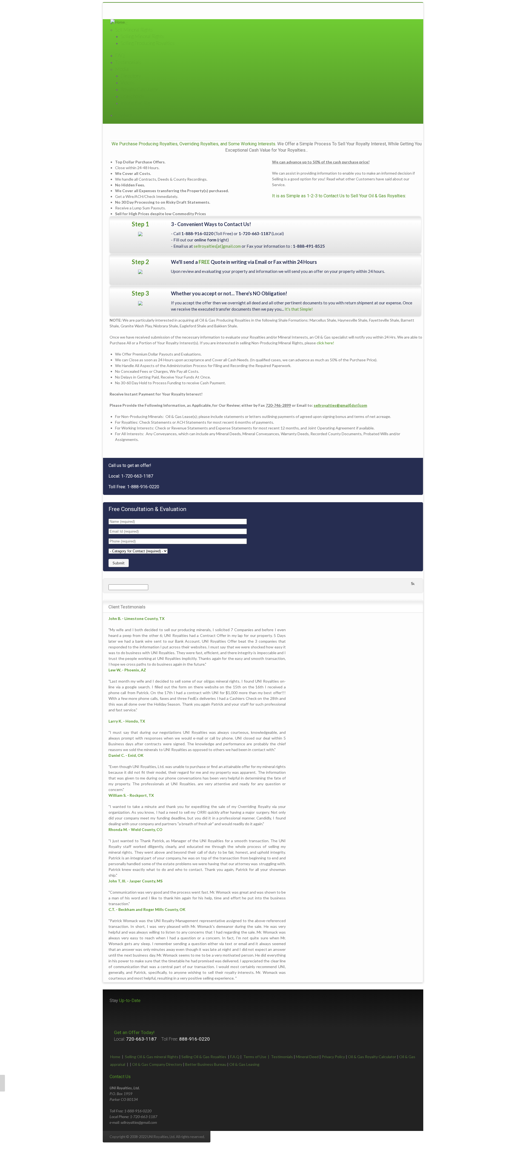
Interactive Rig (135, 103)
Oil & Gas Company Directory (157, 1064)
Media (121, 69)
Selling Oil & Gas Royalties (203, 1056)
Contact (123, 115)
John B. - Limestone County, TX (136, 618)
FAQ (120, 55)
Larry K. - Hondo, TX (126, 721)
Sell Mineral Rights (134, 30)
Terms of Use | (257, 1056)
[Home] (117, 22)
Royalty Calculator (139, 89)
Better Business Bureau (205, 1064)
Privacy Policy (333, 1056)
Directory (131, 76)
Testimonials (128, 62)
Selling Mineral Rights (142, 36)
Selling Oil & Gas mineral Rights (151, 1056)
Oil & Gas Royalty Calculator (372, 1056)
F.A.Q (234, 1056)
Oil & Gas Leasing (244, 1064)
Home (115, 1056)
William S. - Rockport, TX (131, 795)
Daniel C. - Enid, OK (126, 755)
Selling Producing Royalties (148, 43)
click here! (325, 342)
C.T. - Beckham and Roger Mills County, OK (146, 909)
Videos (128, 82)
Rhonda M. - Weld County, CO (135, 829)
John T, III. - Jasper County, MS (135, 881)
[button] (2, 1083)
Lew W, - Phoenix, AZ (127, 670)
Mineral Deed (307, 1056)
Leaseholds (132, 96)
